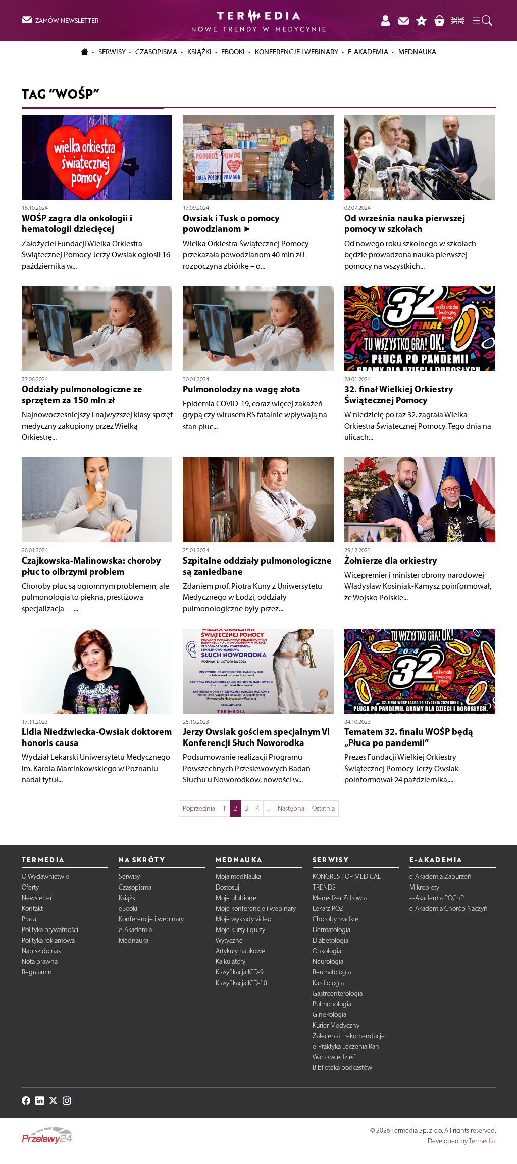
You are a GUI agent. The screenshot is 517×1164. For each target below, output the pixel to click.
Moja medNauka (238, 876)
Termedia (482, 1141)
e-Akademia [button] (368, 51)
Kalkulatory (230, 961)
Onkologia (327, 951)
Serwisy (129, 876)
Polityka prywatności (50, 929)
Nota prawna (40, 961)
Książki (199, 51)
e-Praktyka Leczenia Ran (346, 1046)
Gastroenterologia (338, 993)
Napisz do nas (41, 951)
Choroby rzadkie (335, 919)
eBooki (233, 51)
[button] (482, 20)
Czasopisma (135, 887)
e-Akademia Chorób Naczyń (448, 908)
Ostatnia (323, 808)
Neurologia (328, 961)
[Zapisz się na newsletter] (403, 20)
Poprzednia (199, 808)
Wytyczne (229, 940)
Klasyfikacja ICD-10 (241, 983)
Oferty (30, 887)
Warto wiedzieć (334, 1057)
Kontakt (32, 908)
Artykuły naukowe (240, 951)
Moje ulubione (236, 898)
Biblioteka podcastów (342, 1067)
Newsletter (37, 898)
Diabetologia (330, 940)
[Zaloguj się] (385, 20)
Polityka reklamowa (48, 940)
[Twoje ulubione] (422, 20)
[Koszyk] (439, 20)
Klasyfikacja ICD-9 (240, 972)
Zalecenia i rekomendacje (349, 1036)
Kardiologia (328, 983)
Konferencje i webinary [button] (296, 51)
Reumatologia (332, 972)
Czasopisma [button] (156, 51)
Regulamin (37, 972)
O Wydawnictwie (45, 876)
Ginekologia (329, 1014)
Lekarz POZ (328, 908)
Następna (291, 808)
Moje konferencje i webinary (256, 908)
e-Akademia (135, 929)
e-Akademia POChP (436, 898)
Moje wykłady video (243, 919)
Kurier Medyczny (336, 1025)
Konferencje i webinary (151, 919)
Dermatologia (331, 929)
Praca (29, 919)
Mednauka (133, 940)
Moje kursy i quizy (240, 929)
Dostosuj (227, 887)
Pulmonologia (332, 1004)
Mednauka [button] (417, 51)
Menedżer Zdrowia (340, 898)
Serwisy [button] (112, 51)
